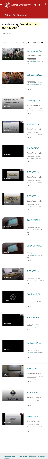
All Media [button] (35, 43)
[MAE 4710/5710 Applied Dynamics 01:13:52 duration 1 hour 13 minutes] (13, 151)
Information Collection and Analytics (15, 456)
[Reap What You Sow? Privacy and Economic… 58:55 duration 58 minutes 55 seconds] (13, 371)
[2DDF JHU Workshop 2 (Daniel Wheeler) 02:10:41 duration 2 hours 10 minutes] (13, 248)
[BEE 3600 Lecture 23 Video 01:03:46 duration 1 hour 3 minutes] (13, 127)
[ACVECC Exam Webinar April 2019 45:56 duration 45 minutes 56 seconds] (13, 395)
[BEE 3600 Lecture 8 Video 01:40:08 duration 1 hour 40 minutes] (13, 274)
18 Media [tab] (7, 33)
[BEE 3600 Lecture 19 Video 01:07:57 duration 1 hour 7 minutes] (13, 175)
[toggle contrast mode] (39, 4)
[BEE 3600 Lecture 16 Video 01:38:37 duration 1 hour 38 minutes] (13, 199)
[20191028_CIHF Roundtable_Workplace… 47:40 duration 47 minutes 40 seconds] (13, 297)
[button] (45, 4)
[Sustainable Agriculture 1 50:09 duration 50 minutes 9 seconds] (13, 53)
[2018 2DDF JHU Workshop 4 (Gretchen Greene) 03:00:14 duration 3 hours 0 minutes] (13, 223)
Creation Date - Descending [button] (14, 43)
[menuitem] (30, 4)
